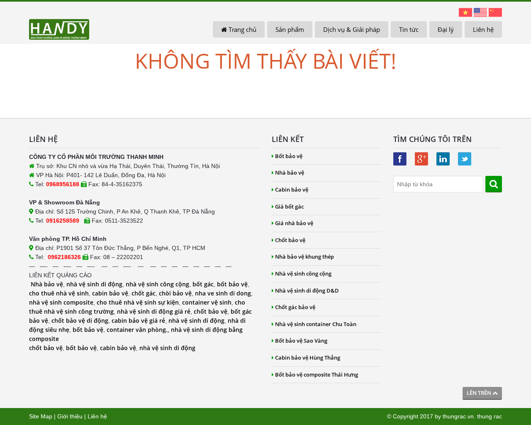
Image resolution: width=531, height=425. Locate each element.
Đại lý (446, 29)
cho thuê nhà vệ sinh (59, 293)
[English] (480, 12)
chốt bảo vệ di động (79, 320)
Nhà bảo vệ (47, 284)
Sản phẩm (289, 29)
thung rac (489, 416)
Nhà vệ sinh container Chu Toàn (315, 324)
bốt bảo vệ (232, 284)
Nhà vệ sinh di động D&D (307, 290)
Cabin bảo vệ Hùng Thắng (307, 357)
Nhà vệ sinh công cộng (303, 273)
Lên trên (479, 392)
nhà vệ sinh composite (61, 302)
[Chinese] (495, 12)
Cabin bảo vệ (291, 189)
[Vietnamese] (465, 12)
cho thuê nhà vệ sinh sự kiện (138, 302)
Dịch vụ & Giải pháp (351, 29)
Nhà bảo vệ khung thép (304, 256)
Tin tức (409, 29)
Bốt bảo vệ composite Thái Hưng (316, 374)
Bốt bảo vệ (288, 156)
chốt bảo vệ (210, 311)
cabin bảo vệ (110, 293)
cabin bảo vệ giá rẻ (138, 320)
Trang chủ (241, 29)
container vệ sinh (206, 302)
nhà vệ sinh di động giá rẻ (153, 311)
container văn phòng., (139, 330)
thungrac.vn (458, 416)
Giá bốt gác (289, 206)
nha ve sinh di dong (223, 293)
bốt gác (203, 284)
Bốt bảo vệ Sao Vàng (301, 340)
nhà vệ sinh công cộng (157, 284)
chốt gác (144, 293)
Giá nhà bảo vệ (294, 223)
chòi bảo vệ (175, 293)
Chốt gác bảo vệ (295, 307)
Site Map (40, 416)
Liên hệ (483, 29)
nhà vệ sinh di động (94, 284)
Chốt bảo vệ (290, 240)
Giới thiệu (70, 416)
